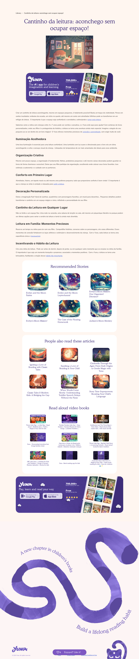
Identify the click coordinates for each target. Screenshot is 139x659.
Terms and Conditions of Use (89, 655)
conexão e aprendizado (92, 132)
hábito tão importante (54, 256)
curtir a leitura (59, 184)
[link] (37, 94)
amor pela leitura (94, 119)
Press (59, 655)
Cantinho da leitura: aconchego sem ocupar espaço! (43, 13)
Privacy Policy (71, 655)
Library (18, 13)
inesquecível (35, 236)
